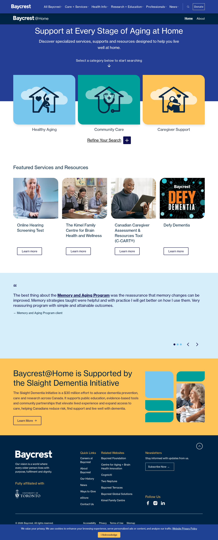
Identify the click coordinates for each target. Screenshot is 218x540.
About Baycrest (85, 470)
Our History (87, 478)
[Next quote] (197, 344)
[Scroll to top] (199, 446)
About (201, 18)
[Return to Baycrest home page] (21, 6)
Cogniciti (106, 474)
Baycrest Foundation (113, 458)
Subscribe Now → (159, 466)
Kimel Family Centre (113, 500)
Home (189, 18)
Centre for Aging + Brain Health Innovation (115, 466)
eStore (84, 497)
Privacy (103, 523)
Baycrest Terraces (112, 487)
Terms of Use (116, 523)
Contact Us (87, 504)
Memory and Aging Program (83, 295)
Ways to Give (88, 491)
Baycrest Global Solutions (116, 494)
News (83, 485)
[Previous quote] (188, 344)
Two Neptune (109, 481)
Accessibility (89, 523)
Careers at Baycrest (86, 460)
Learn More (25, 420)
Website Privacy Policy (184, 528)
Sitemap (131, 523)
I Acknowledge (109, 534)
